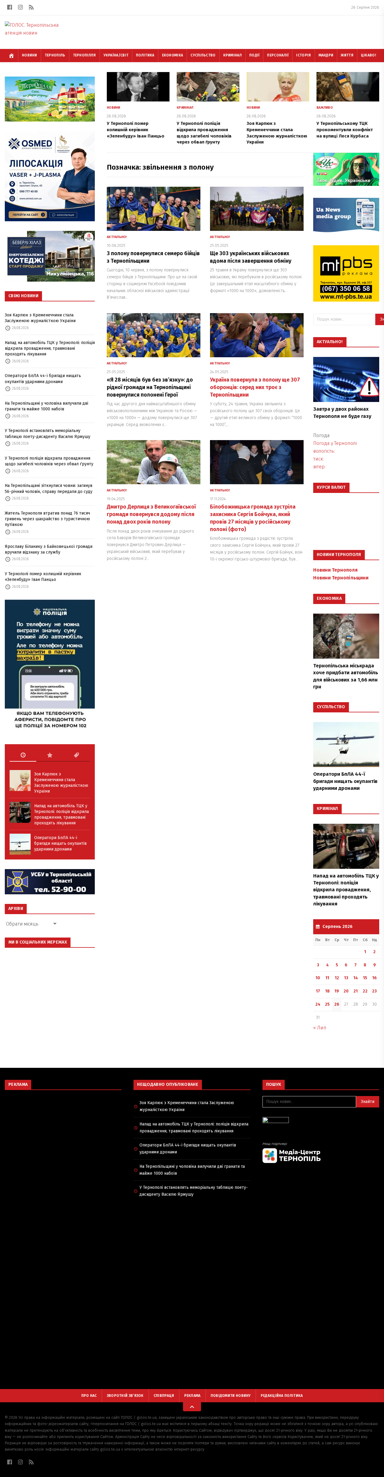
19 (336, 991)
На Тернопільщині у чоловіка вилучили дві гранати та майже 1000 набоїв (46, 406)
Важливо (324, 108)
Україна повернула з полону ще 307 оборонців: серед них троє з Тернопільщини (255, 387)
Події (254, 55)
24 (317, 1004)
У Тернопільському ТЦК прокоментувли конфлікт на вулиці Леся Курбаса (344, 129)
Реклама (192, 1396)
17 (318, 991)
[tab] (23, 755)
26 (336, 1004)
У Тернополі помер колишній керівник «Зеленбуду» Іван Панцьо (43, 576)
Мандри (326, 55)
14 (355, 977)
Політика (145, 55)
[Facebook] (9, 7)
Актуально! (117, 237)
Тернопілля (84, 55)
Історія (303, 55)
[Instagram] (20, 7)
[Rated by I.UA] (320, 1121)
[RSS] (31, 7)
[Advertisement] (63, 1138)
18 (327, 991)
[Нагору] (192, 1406)
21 (355, 991)
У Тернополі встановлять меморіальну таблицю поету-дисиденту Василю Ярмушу (47, 433)
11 (327, 977)
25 (327, 1004)
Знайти (367, 1101)
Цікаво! (368, 55)
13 (346, 977)
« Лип (319, 1028)
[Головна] (11, 55)
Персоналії (278, 55)
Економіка (172, 55)
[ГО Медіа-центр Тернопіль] (320, 1152)
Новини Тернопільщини (340, 578)
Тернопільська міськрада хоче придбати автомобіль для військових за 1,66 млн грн (345, 676)
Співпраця (164, 1396)
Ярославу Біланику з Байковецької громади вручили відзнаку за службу (48, 549)
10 (318, 977)
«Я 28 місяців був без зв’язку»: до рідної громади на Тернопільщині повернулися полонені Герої (150, 387)
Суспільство (202, 55)
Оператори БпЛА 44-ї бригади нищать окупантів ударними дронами (43, 378)
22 (365, 991)
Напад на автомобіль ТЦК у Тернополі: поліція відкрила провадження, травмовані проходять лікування (50, 348)
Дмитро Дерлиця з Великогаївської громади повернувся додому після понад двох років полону (151, 514)
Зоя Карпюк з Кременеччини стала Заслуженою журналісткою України (40, 318)
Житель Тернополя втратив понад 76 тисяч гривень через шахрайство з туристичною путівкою (47, 519)
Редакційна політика (282, 1396)
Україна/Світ (116, 55)
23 (374, 991)
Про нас (89, 1396)
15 (365, 977)
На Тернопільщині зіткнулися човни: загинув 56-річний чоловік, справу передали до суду (48, 488)
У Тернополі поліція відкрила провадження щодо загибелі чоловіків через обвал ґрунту (49, 461)
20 (346, 991)
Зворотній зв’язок (125, 1396)
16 (374, 977)
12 (337, 977)
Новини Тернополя (335, 570)
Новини (29, 55)
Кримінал (232, 55)
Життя (347, 55)
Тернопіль (55, 55)
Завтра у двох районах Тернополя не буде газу (342, 412)
